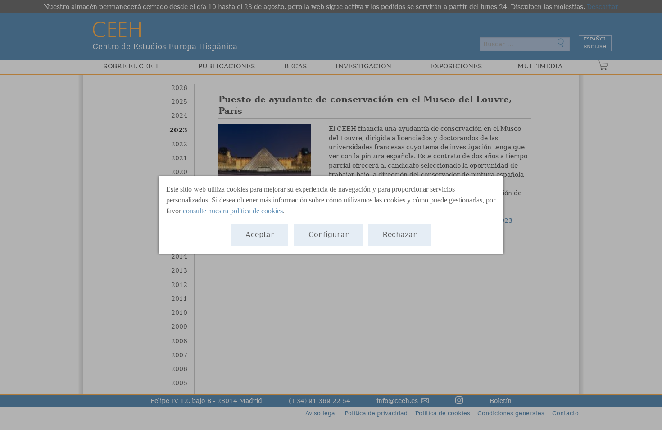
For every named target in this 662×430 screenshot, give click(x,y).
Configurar (328, 235)
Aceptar (259, 235)
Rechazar (399, 235)
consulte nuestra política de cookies (233, 211)
